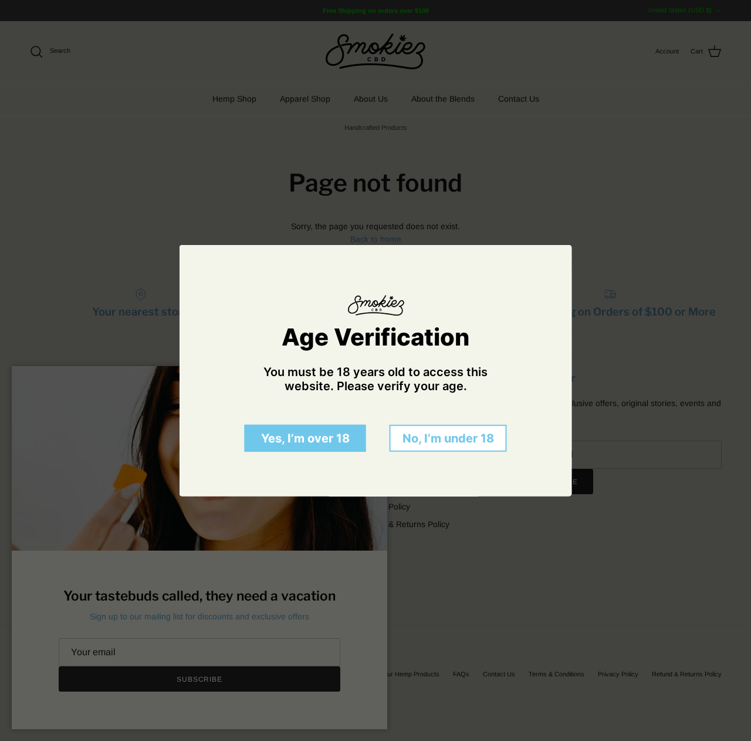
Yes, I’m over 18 (305, 438)
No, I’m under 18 (448, 438)
